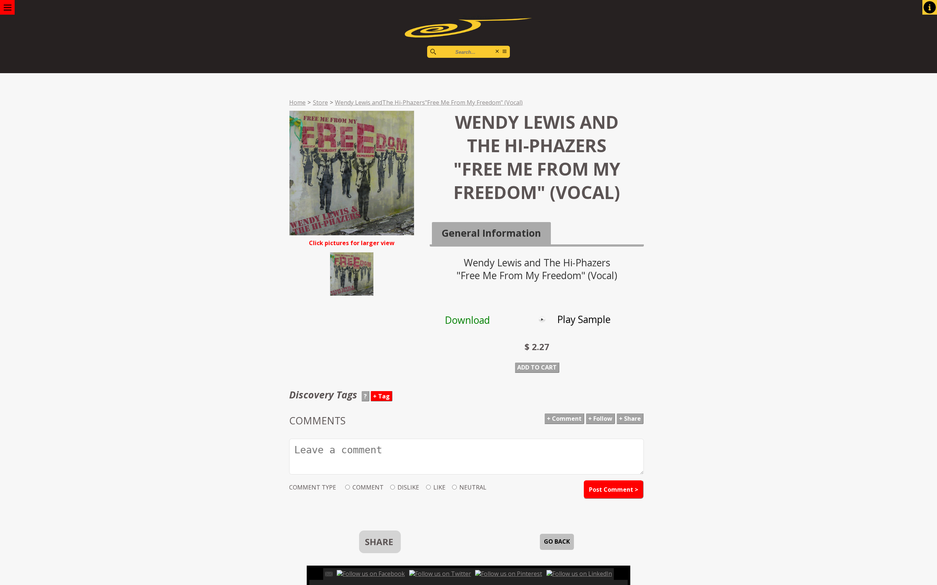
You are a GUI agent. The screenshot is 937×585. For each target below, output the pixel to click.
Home (297, 102)
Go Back (557, 541)
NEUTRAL (472, 487)
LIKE (439, 487)
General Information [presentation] (491, 233)
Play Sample (584, 319)
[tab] (491, 233)
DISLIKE (408, 487)
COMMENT (368, 487)
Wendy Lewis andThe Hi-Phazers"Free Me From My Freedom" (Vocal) (429, 102)
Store (320, 102)
